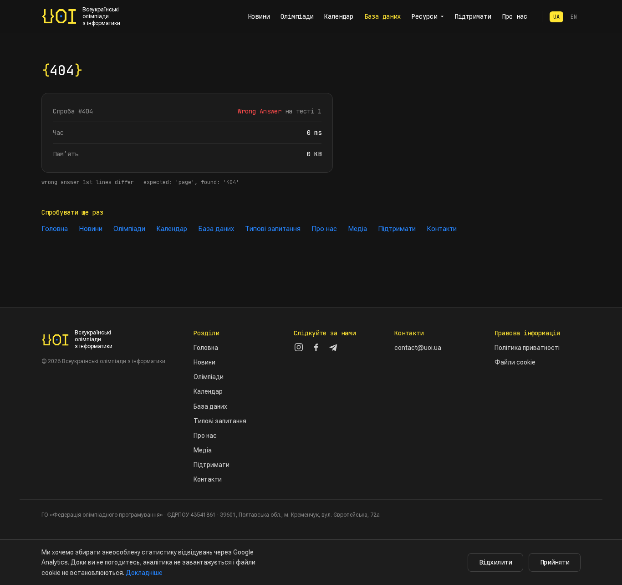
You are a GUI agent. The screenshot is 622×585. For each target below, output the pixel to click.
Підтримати (472, 16)
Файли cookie (515, 362)
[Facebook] (316, 347)
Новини (259, 16)
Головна (54, 229)
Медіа (357, 229)
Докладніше (144, 572)
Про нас (514, 16)
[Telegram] (333, 347)
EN (574, 17)
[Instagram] (299, 347)
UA (556, 17)
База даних (382, 16)
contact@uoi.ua (417, 347)
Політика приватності (527, 347)
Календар (338, 16)
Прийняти (554, 562)
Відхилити (495, 562)
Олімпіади (296, 16)
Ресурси (424, 16)
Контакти (442, 229)
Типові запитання (273, 229)
